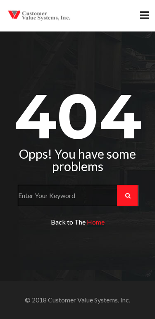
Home (96, 222)
